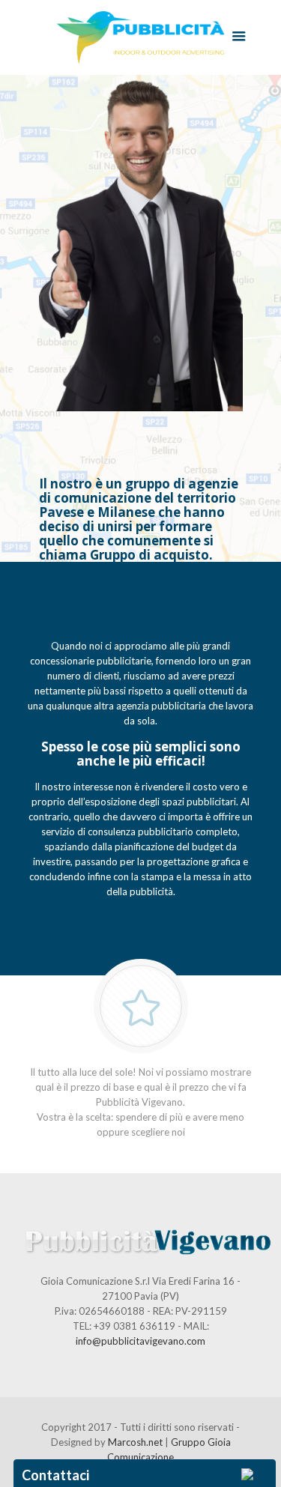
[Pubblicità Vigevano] (141, 37)
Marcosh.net (136, 1442)
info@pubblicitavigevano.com (140, 1341)
